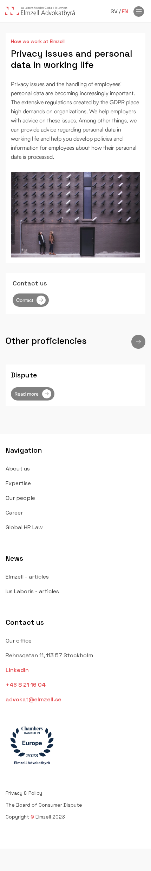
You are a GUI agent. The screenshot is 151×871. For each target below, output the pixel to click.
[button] (138, 342)
